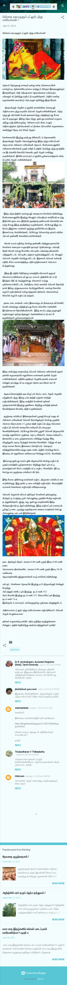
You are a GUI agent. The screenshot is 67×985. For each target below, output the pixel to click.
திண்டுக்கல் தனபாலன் (26, 689)
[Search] (63, 6)
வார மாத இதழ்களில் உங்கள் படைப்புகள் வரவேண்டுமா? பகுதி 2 (24, 931)
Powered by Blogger (35, 973)
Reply (18, 682)
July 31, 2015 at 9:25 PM (49, 665)
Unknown (19, 776)
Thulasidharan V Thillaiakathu (30, 751)
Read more (58, 883)
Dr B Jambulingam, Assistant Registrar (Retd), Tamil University (34, 663)
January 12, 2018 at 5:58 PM (38, 776)
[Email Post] (10, 643)
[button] (63, 17)
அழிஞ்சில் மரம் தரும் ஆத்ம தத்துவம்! (23, 893)
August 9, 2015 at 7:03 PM (27, 754)
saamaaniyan (22, 707)
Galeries (40, 979)
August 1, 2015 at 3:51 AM (41, 708)
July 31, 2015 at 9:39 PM (48, 689)
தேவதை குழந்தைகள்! (15, 857)
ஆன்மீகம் (14, 649)
